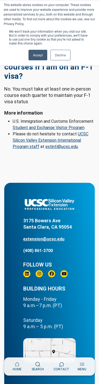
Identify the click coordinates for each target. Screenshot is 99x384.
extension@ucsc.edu (43, 239)
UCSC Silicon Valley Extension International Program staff (50, 140)
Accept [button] (38, 55)
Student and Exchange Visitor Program (48, 127)
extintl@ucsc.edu (61, 146)
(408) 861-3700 (38, 250)
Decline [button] (60, 55)
